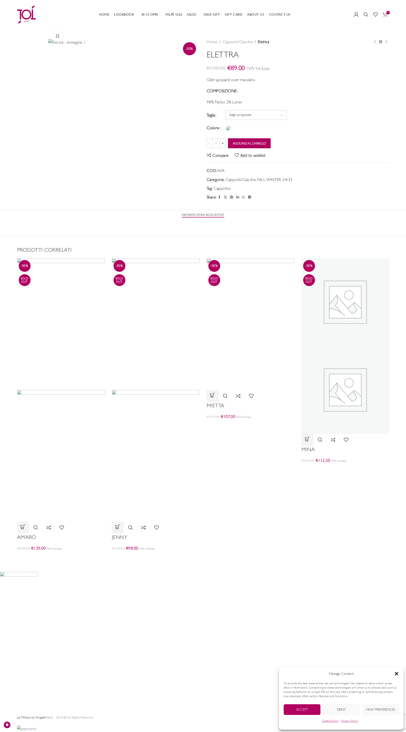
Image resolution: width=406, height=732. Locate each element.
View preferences (380, 709)
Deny (341, 709)
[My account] (356, 14)
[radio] (228, 128)
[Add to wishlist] (62, 527)
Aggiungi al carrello (249, 143)
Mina (308, 449)
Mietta (215, 405)
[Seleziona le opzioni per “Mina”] (307, 440)
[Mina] (345, 301)
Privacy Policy (349, 721)
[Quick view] (36, 527)
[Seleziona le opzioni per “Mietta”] (213, 396)
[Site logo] (26, 14)
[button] (396, 673)
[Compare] (49, 527)
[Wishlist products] (375, 14)
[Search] (366, 14)
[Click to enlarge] (58, 36)
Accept (302, 709)
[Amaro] (61, 323)
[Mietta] (250, 323)
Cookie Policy (330, 721)
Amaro (26, 537)
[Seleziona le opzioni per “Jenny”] (118, 527)
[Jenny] (156, 323)
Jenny (120, 537)
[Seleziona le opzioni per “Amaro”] (23, 527)
